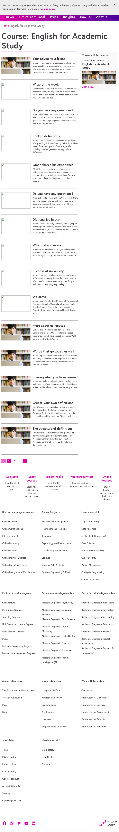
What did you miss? (47, 245)
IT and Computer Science (54, 550)
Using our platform (51, 690)
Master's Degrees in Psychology (57, 602)
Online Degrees (9, 550)
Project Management (91, 565)
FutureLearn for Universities (95, 697)
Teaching (46, 536)
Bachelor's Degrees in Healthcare (97, 602)
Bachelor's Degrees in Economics (97, 624)
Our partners (87, 690)
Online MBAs (8, 602)
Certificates (48, 712)
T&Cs (5, 749)
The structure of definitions (53, 428)
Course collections (90, 579)
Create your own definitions (53, 403)
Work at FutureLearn (12, 697)
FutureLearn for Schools (93, 719)
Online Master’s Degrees (14, 557)
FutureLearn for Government (95, 712)
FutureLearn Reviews (52, 697)
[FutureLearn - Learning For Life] (108, 822)
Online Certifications (12, 528)
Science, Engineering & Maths (56, 572)
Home (5, 26)
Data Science (87, 543)
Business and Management (55, 521)
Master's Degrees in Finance (55, 643)
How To (85, 17)
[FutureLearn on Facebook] (5, 823)
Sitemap (6, 793)
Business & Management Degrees (18, 653)
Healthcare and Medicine (54, 528)
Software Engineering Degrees (17, 646)
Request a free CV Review (54, 726)
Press (54, 17)
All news (7, 17)
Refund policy (9, 764)
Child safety (48, 749)
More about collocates (49, 326)
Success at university (48, 271)
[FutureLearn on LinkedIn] (33, 823)
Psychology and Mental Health (57, 543)
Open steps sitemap (12, 800)
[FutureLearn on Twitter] (19, 823)
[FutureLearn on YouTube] (26, 823)
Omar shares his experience (53, 165)
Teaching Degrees (11, 617)
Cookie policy (9, 771)
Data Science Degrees (13, 631)
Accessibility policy (12, 785)
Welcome (39, 297)
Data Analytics (88, 528)
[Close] (114, 4)
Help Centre (48, 757)
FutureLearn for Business (93, 704)
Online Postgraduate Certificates (18, 572)
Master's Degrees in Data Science (58, 619)
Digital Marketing (90, 521)
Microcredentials (10, 536)
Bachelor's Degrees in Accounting (97, 617)
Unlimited (47, 719)
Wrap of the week (46, 84)
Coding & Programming (92, 572)
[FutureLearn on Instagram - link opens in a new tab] (11, 823)
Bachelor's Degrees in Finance (96, 631)
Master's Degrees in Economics (57, 650)
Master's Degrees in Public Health (58, 635)
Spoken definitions (46, 136)
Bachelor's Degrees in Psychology (98, 609)
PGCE (5, 638)
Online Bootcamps (11, 543)
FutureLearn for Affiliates (93, 726)
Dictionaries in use (46, 219)
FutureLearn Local (32, 17)
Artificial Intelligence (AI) (93, 536)
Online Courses (9, 521)
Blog (4, 712)
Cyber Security (88, 557)
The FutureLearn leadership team (18, 690)
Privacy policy (9, 757)
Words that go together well (53, 351)
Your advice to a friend (49, 59)
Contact (46, 764)
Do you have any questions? (53, 110)
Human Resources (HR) (92, 550)
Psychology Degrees (12, 609)
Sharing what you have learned (55, 377)
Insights (69, 17)
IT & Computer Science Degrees (18, 624)
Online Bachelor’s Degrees (15, 565)
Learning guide (49, 704)
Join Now (88, 86)
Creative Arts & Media (53, 565)
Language (47, 557)
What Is (101, 17)
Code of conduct (10, 778)
